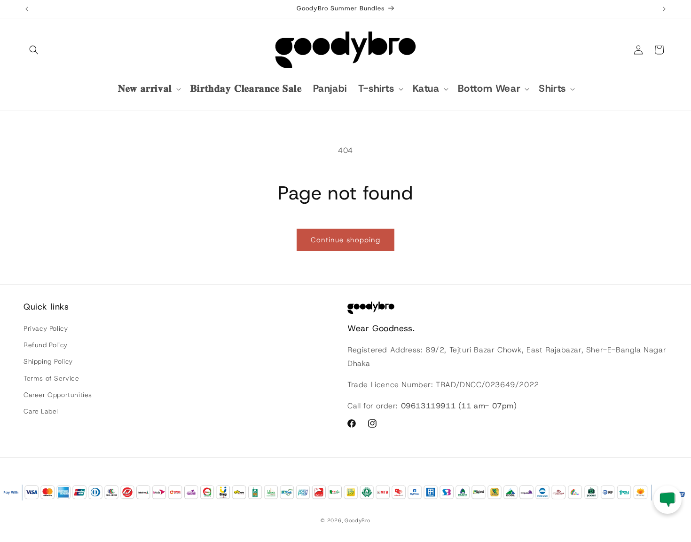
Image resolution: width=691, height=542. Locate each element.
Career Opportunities (58, 395)
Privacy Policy (46, 328)
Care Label (41, 411)
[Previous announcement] (26, 9)
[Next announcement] (664, 9)
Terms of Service (51, 378)
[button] (34, 50)
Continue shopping (345, 240)
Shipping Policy (48, 361)
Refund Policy (46, 345)
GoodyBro (357, 520)
